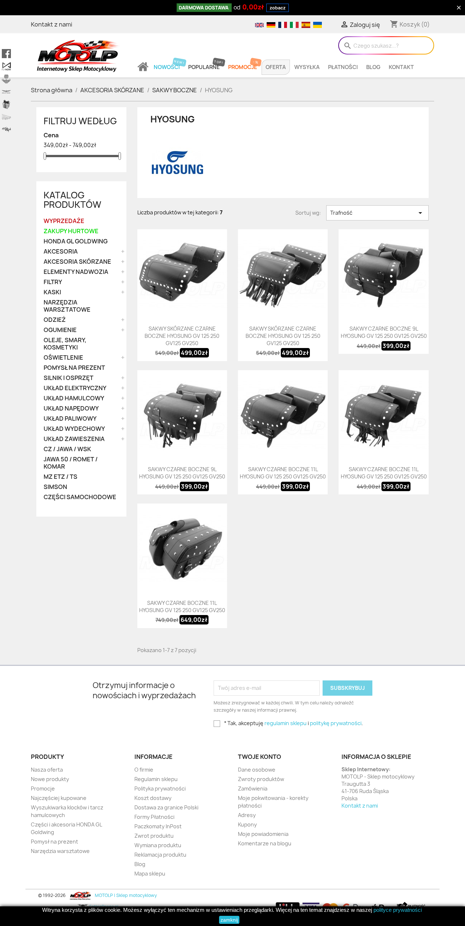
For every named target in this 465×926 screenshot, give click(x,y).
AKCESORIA (61, 251)
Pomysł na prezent (54, 841)
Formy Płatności (154, 816)
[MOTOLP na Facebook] (6, 53)
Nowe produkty (50, 779)
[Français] (282, 24)
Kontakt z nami (51, 24)
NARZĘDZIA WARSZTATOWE (67, 306)
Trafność (377, 213)
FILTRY (53, 282)
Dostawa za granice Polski (166, 807)
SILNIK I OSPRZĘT (68, 378)
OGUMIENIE (60, 330)
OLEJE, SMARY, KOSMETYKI (65, 343)
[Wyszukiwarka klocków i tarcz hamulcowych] (6, 79)
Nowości (167, 67)
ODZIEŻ (55, 320)
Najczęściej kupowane (58, 797)
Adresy (247, 815)
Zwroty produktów (261, 779)
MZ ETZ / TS (60, 477)
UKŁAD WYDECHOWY (74, 429)
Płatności (343, 67)
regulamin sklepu (285, 723)
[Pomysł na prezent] (6, 104)
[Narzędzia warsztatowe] (6, 117)
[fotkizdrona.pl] (6, 129)
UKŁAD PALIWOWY (70, 418)
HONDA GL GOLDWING (76, 241)
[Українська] (316, 24)
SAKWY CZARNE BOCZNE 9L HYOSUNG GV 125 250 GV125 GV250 (384, 332)
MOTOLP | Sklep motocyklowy (125, 895)
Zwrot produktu (154, 835)
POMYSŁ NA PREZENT (74, 368)
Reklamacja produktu (160, 854)
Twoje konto (259, 757)
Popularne (204, 67)
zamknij (229, 920)
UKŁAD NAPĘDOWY (71, 408)
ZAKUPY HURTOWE (71, 231)
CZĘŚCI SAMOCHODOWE (80, 497)
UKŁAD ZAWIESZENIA (74, 439)
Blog (373, 67)
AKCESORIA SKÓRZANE (77, 262)
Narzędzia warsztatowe (60, 851)
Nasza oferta (47, 769)
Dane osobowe (256, 769)
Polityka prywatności (160, 788)
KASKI (52, 292)
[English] (259, 24)
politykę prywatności (335, 723)
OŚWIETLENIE (63, 357)
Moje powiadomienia (263, 833)
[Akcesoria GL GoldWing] (6, 91)
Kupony (247, 824)
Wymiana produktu (157, 845)
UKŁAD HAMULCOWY (74, 398)
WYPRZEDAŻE (64, 221)
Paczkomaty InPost (158, 826)
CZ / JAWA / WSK (67, 449)
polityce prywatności (397, 910)
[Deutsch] (270, 24)
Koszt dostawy (152, 797)
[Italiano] (294, 24)
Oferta (276, 67)
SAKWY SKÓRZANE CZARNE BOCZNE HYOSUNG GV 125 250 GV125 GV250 (182, 336)
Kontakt (401, 67)
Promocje (242, 67)
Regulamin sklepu (156, 779)
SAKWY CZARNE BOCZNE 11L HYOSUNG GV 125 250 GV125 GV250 (283, 473)
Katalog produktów (72, 200)
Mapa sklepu (149, 873)
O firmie (143, 769)
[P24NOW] (6, 66)
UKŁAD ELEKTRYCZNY (75, 388)
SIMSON (55, 487)
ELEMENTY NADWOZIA (76, 272)
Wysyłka (307, 67)
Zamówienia (252, 788)
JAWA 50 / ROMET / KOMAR (71, 463)
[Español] (305, 24)
